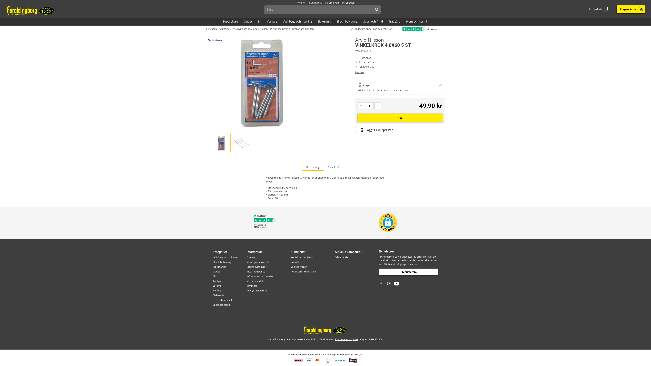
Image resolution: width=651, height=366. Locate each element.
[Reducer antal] (361, 105)
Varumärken (332, 2)
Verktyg (272, 21)
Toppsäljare (230, 21)
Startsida (224, 28)
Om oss (251, 257)
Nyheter (301, 2)
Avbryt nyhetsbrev (257, 290)
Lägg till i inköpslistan (379, 130)
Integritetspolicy (256, 271)
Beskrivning (313, 167)
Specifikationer (336, 167)
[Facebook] (381, 283)
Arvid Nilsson (369, 40)
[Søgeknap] (377, 9)
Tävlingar (252, 285)
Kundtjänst (315, 2)
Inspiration (348, 2)
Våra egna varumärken (259, 262)
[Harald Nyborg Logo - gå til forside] (30, 10)
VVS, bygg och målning (297, 21)
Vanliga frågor (299, 266)
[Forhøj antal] (377, 105)
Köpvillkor (296, 262)
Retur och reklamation (303, 271)
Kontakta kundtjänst (302, 257)
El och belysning (347, 21)
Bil (259, 21)
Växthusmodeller (256, 281)
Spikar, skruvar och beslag (275, 28)
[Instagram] (389, 283)
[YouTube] (396, 283)
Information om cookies (260, 276)
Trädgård (394, 21)
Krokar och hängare (303, 28)
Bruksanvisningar (257, 266)
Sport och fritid (373, 21)
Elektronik (324, 21)
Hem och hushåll (417, 21)
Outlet (248, 21)
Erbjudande (219, 266)
